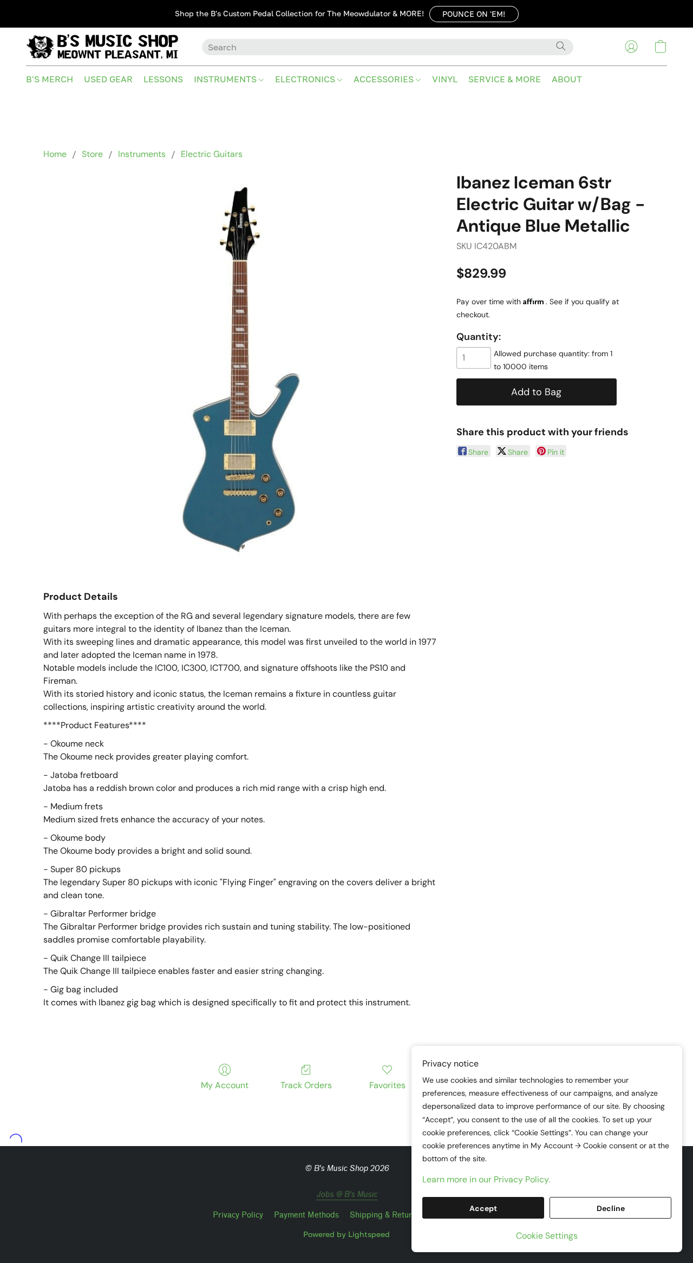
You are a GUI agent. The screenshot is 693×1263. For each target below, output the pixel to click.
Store (92, 154)
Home (55, 154)
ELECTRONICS (306, 79)
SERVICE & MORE (504, 79)
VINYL (444, 79)
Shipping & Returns (385, 1215)
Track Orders (306, 1085)
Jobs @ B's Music (346, 1194)
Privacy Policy (238, 1215)
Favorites (387, 1085)
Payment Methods (306, 1215)
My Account (225, 1085)
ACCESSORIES (385, 79)
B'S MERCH (49, 79)
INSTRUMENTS (226, 79)
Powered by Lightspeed (346, 1234)
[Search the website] (561, 46)
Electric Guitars (212, 154)
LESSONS (163, 79)
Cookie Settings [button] (547, 1235)
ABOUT (567, 79)
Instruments (142, 154)
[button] (474, 14)
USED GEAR (108, 79)
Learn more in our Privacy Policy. (486, 1179)
